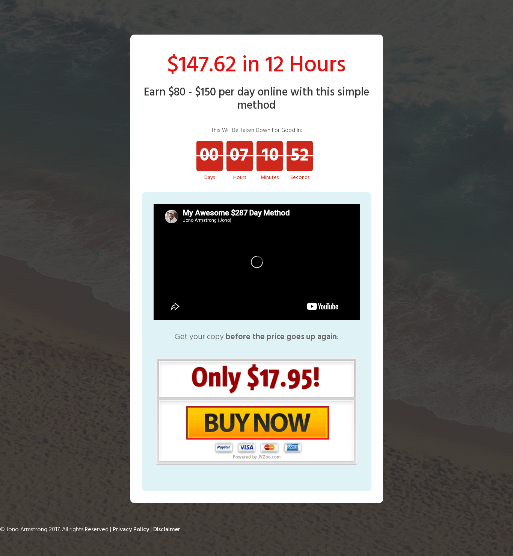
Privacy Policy (131, 530)
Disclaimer (166, 530)
